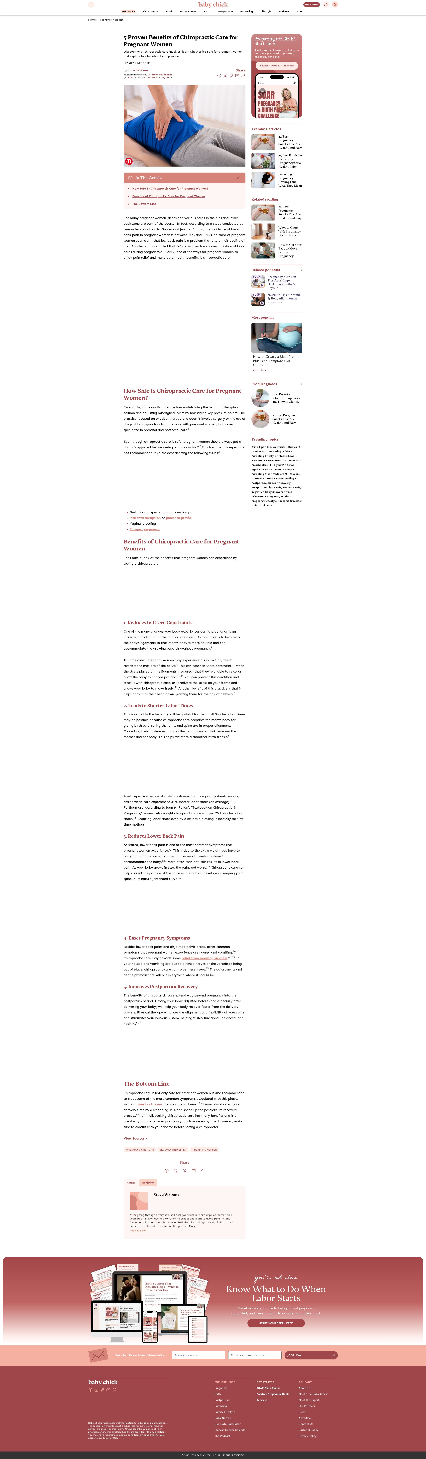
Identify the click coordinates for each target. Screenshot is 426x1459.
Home (92, 19)
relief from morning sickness (204, 958)
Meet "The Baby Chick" (313, 1394)
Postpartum (225, 11)
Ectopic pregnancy (145, 529)
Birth (207, 11)
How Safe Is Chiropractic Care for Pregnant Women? (170, 188)
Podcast (284, 11)
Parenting (246, 11)
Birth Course (150, 11)
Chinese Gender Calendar (230, 1430)
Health (119, 19)
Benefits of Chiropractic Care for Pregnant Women (168, 196)
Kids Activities (276, 447)
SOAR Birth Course (268, 1388)
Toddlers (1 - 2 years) (287, 474)
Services (262, 1400)
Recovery (285, 483)
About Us (305, 1388)
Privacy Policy (308, 1436)
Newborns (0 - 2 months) (284, 460)
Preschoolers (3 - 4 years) (268, 465)
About (301, 11)
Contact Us (306, 1424)
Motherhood (287, 456)
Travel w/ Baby (263, 478)
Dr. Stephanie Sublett (160, 74)
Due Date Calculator (227, 1424)
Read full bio (138, 1230)
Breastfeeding (285, 478)
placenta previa (178, 518)
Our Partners (307, 1406)
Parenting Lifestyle (264, 456)
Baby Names (188, 11)
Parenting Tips (261, 474)
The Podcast (222, 1436)
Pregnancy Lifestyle (264, 500)
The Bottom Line (144, 204)
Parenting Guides (279, 451)
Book (169, 11)
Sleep (289, 469)
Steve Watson (138, 70)
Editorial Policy (308, 1430)
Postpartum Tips (262, 487)
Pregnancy (128, 11)
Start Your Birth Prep (277, 65)
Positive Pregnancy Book (273, 1394)
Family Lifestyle (224, 1412)
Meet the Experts (309, 1400)
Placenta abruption (145, 518)
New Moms (258, 460)
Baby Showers (274, 491)
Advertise (305, 1418)
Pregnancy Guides (278, 496)
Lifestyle (265, 11)
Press (302, 1412)
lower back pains (149, 1104)
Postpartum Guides (264, 483)
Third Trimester (263, 505)
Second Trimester (291, 500)
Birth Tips (259, 370)
